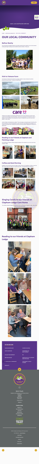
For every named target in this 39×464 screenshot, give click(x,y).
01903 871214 (20, 400)
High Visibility (19, 435)
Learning (19, 410)
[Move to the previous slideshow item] (37, 12)
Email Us (20, 402)
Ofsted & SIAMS (19, 413)
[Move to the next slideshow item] (37, 10)
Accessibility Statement (19, 437)
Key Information (19, 409)
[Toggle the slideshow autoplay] (37, 8)
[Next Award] (36, 450)
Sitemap (19, 439)
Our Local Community (21, 33)
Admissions (19, 412)
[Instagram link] (19, 387)
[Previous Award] (3, 450)
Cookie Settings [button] (19, 443)
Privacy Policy (19, 441)
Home (3, 33)
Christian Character (10, 33)
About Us (19, 407)
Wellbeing (19, 415)
